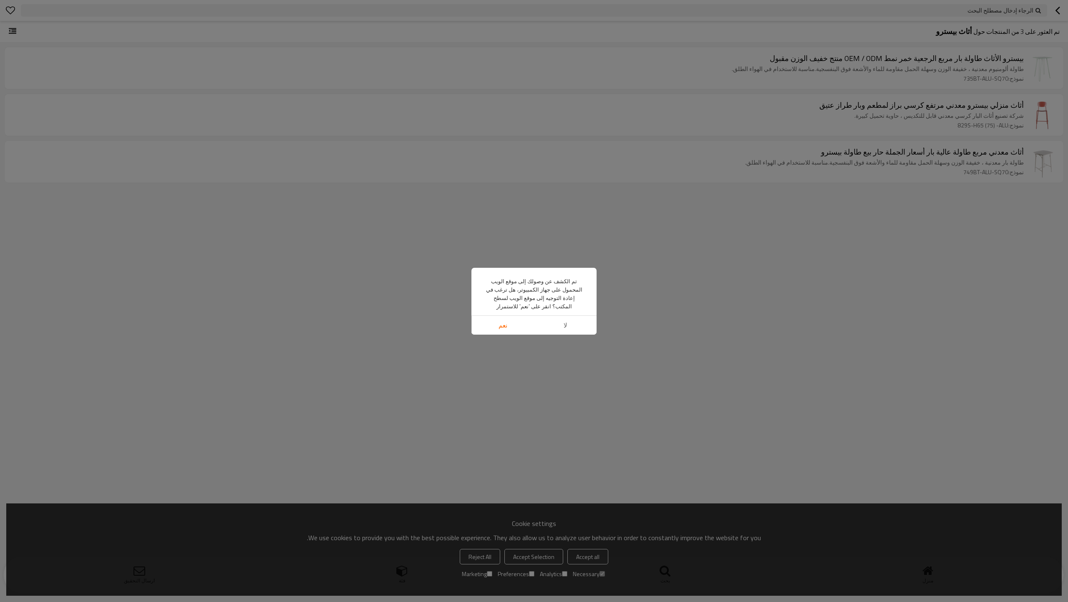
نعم (503, 325)
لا (565, 325)
